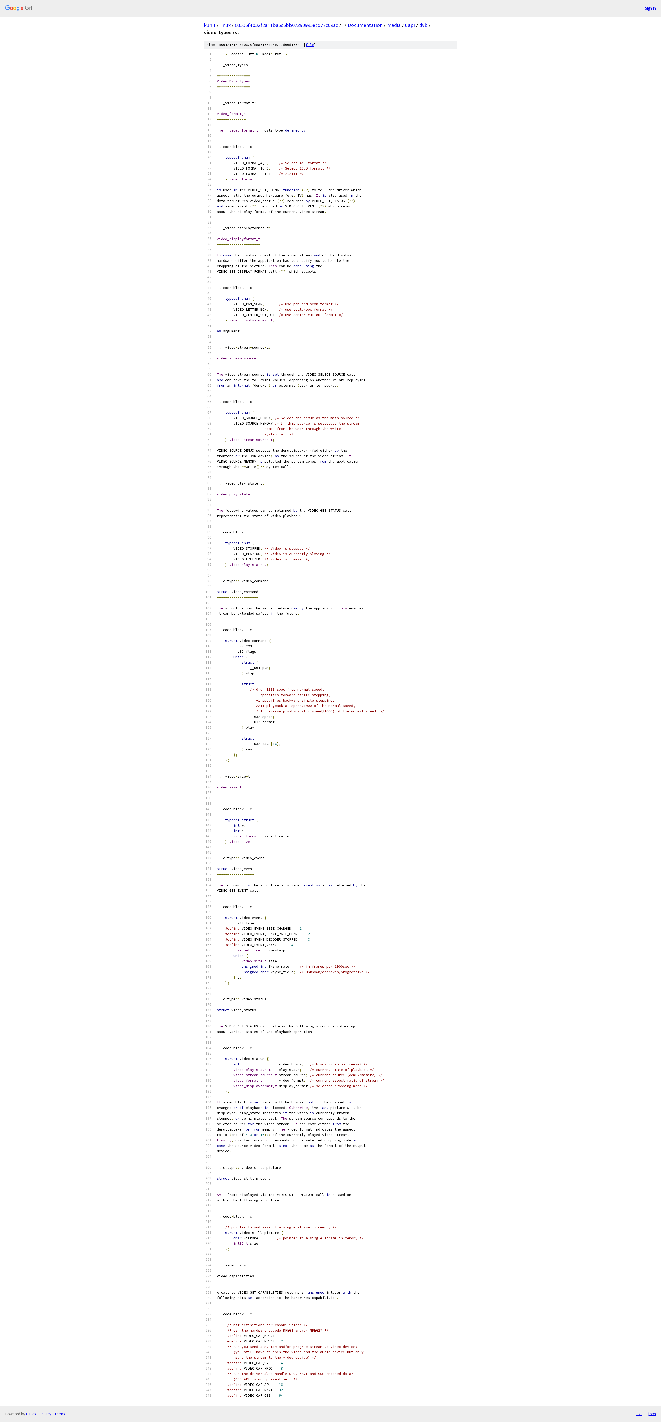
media (394, 25)
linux (225, 25)
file (310, 45)
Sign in (650, 8)
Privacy (45, 1413)
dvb (423, 25)
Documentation (365, 25)
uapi (410, 25)
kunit (210, 25)
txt (639, 1413)
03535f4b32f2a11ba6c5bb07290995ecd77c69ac (286, 25)
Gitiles (31, 1413)
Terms (59, 1413)
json (652, 1413)
